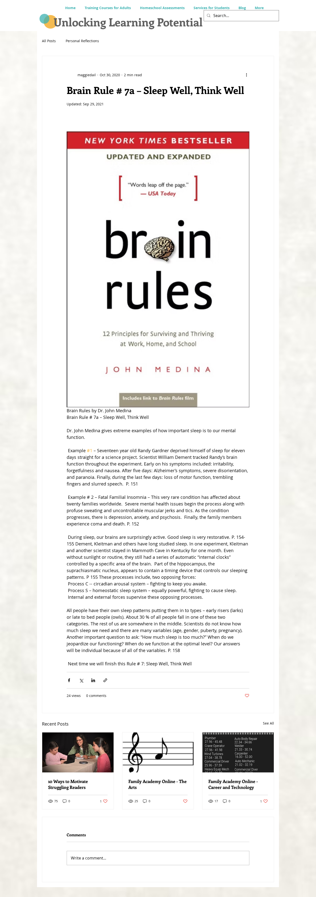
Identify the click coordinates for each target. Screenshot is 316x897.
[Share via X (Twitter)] (81, 680)
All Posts (49, 40)
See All (268, 723)
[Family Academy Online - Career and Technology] (238, 752)
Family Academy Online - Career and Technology (233, 784)
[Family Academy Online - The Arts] (158, 752)
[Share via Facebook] (69, 680)
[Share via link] (105, 680)
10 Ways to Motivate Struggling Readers (68, 784)
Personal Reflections (82, 40)
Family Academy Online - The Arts (157, 784)
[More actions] (246, 75)
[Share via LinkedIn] (93, 680)
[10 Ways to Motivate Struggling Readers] (78, 752)
